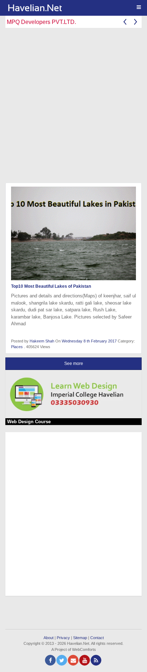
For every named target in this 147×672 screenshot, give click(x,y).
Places (17, 347)
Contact (97, 638)
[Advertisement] (73, 107)
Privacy (63, 638)
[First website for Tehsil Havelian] (76, 7)
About (49, 638)
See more (73, 363)
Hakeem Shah (42, 341)
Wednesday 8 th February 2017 (90, 341)
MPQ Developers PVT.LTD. (41, 22)
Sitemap (80, 638)
